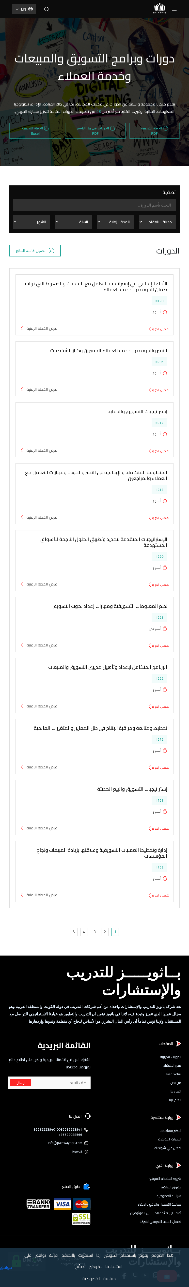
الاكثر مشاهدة (170, 1130)
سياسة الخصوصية (169, 1195)
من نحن (175, 1082)
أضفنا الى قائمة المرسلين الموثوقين (155, 1213)
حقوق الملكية (171, 1187)
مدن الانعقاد (172, 1065)
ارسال (20, 1082)
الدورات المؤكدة (169, 1139)
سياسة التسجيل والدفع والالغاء (159, 1204)
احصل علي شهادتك (167, 1148)
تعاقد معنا (173, 1074)
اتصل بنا (176, 1091)
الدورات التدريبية (170, 1057)
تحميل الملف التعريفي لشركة (160, 1221)
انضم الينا (175, 1100)
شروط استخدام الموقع (165, 1178)
